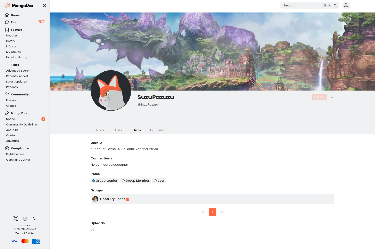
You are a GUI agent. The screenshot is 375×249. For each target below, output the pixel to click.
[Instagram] (25, 218)
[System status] (34, 218)
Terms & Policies (25, 233)
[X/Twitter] (15, 218)
